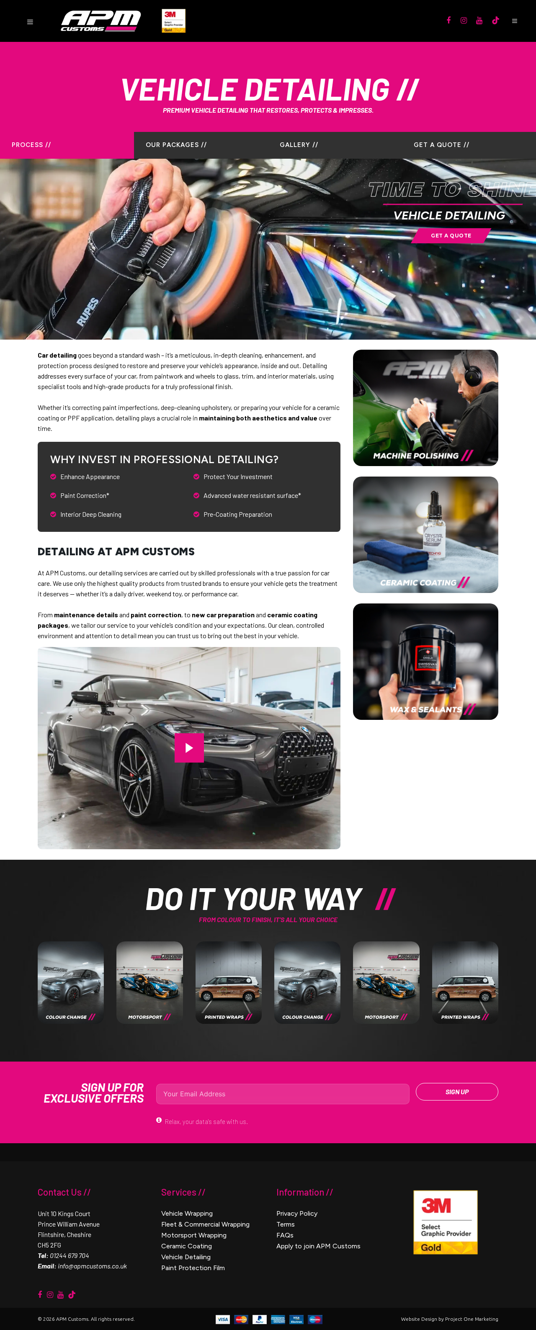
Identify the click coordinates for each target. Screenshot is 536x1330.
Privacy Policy (296, 1213)
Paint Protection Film (193, 1268)
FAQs (285, 1235)
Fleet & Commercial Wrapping (205, 1224)
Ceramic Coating (186, 1246)
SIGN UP (457, 1091)
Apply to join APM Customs (318, 1246)
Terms (285, 1224)
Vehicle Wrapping (187, 1213)
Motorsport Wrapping (194, 1235)
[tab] (67, 145)
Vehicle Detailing (186, 1257)
